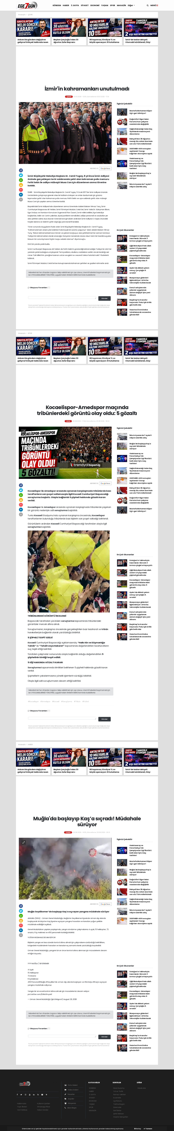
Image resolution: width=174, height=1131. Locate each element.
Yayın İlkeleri (22, 1107)
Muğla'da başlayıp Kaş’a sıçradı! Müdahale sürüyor (140, 175)
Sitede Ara (142, 1088)
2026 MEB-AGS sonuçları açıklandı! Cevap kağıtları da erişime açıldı (140, 151)
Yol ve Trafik (118, 1091)
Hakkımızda (21, 1103)
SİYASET (85, 5)
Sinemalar (117, 1107)
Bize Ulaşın (71, 1108)
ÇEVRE (30, 15)
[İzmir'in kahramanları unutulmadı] (65, 133)
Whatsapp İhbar (43, 1107)
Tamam (148, 1129)
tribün (104, 629)
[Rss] (39, 1094)
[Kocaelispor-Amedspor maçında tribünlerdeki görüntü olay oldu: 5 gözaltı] (65, 452)
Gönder (104, 298)
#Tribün (77, 701)
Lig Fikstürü (117, 1101)
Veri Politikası (22, 1110)
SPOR (112, 5)
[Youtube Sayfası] (30, 1094)
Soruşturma (34, 667)
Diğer (130, 5)
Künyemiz (72, 1103)
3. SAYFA (75, 5)
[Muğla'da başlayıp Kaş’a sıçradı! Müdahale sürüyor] (65, 868)
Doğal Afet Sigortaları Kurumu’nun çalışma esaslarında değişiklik (139, 121)
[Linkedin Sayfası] (34, 1094)
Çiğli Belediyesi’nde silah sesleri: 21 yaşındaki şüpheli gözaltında (140, 248)
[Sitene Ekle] (47, 1094)
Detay (138, 1129)
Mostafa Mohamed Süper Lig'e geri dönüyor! (140, 112)
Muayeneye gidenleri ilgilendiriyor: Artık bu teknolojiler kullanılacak (140, 280)
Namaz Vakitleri (119, 1094)
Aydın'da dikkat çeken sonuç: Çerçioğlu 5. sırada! (139, 270)
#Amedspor (45, 701)
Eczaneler (117, 1098)
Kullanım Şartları (43, 1103)
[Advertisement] (166, 47)
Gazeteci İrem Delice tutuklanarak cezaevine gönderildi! (140, 312)
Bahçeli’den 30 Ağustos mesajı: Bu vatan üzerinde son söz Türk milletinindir (141, 141)
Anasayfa (22, 15)
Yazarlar (71, 1094)
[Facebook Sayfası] (18, 1094)
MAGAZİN (121, 5)
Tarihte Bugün (119, 1104)
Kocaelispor (34, 507)
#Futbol (85, 701)
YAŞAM (104, 5)
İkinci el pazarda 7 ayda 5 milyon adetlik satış (140, 185)
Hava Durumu (118, 1088)
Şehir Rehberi (118, 1114)
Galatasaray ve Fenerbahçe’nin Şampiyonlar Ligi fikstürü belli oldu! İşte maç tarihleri (140, 163)
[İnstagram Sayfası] (26, 1094)
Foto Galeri (73, 1085)
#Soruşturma (66, 701)
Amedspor (50, 507)
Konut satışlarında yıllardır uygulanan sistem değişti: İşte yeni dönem (139, 291)
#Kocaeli (55, 701)
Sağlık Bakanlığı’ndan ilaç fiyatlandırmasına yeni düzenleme (140, 131)
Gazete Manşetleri (120, 1117)
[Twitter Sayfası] (22, 1094)
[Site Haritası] (43, 1094)
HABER (66, 5)
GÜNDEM (57, 5)
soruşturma (61, 510)
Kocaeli (38, 515)
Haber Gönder (42, 1110)
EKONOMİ (94, 5)
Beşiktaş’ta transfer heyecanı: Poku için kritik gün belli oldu (140, 302)
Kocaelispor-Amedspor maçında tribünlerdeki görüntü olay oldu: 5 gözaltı (139, 259)
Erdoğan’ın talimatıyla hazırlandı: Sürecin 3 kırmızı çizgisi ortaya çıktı (140, 238)
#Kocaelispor (33, 701)
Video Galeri (72, 1090)
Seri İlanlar (117, 1110)
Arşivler (71, 1099)
